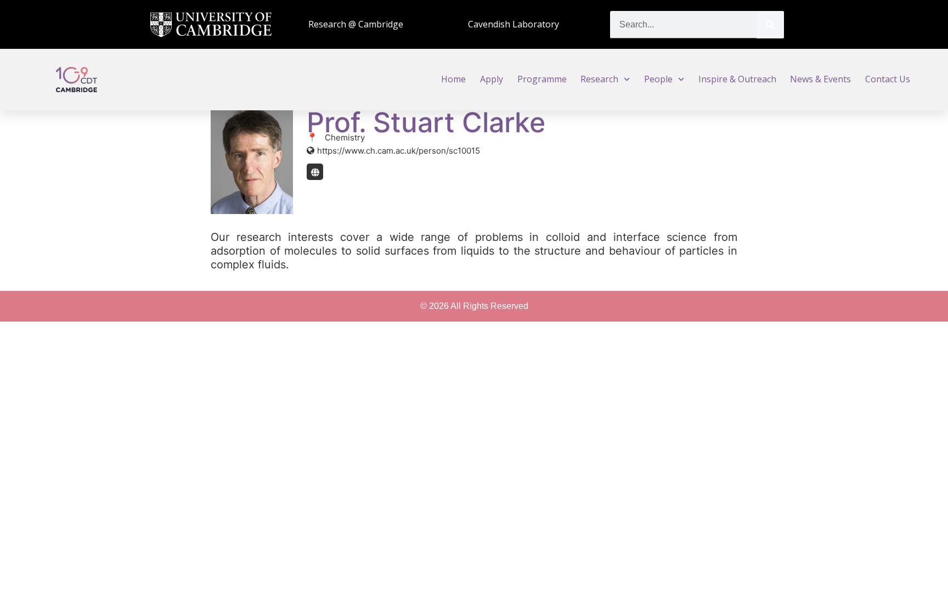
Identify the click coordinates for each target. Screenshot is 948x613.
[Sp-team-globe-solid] (315, 172)
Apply (491, 79)
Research (599, 79)
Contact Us (887, 79)
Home (453, 79)
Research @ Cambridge (355, 24)
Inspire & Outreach (737, 79)
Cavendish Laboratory (513, 24)
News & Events (820, 79)
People (658, 79)
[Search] (770, 24)
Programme (542, 79)
